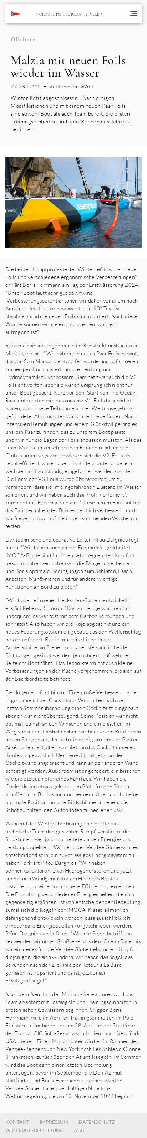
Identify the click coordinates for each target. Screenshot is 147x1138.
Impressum (54, 1122)
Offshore (23, 39)
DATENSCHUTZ (96, 1122)
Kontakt (17, 1122)
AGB (79, 1130)
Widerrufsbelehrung (34, 1130)
